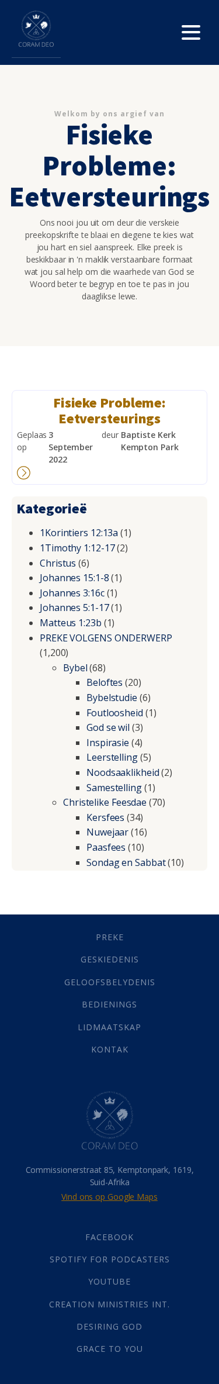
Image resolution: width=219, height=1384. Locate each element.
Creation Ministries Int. (109, 1304)
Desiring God (109, 1326)
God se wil (108, 727)
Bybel (75, 667)
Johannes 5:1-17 (74, 607)
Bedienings (109, 1004)
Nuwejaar (107, 832)
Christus (58, 563)
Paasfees (106, 847)
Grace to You (110, 1348)
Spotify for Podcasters (110, 1259)
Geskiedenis (110, 959)
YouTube (109, 1281)
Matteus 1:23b (71, 622)
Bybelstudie (111, 697)
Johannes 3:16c (72, 592)
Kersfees (105, 817)
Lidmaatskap (109, 1027)
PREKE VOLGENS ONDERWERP (106, 637)
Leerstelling (112, 757)
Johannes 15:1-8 (74, 577)
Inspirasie (107, 742)
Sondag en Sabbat (125, 862)
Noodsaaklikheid (122, 772)
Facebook (109, 1237)
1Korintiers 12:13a (79, 532)
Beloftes (104, 682)
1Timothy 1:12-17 (77, 547)
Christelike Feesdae (105, 802)
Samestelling (114, 787)
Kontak (109, 1049)
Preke (110, 937)
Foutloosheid (114, 712)
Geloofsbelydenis (109, 982)
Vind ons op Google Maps (109, 1196)
